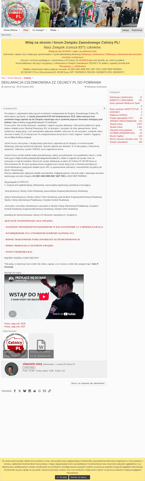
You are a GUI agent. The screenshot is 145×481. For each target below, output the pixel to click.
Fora (26, 30)
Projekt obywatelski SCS (121, 118)
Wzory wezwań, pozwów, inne (124, 139)
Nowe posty (6, 35)
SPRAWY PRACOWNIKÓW (123, 121)
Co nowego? (38, 30)
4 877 (139, 124)
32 (141, 118)
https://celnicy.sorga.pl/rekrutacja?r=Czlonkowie (35, 122)
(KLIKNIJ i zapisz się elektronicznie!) (79, 51)
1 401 (139, 127)
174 (140, 121)
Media (53, 30)
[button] (20, 30)
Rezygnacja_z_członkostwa (72, 66)
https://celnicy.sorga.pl (20, 137)
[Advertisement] (54, 97)
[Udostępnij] (104, 108)
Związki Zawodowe (118, 142)
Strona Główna (10, 30)
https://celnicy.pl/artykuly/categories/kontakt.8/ (37, 158)
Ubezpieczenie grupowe (121, 130)
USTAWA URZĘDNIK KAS (122, 133)
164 (140, 142)
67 (141, 130)
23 (141, 133)
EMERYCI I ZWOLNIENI (121, 100)
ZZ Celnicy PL (69, 364)
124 (140, 136)
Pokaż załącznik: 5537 (14, 326)
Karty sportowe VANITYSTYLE (124, 109)
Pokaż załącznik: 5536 (14, 323)
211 (140, 100)
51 (141, 139)
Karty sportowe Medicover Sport (125, 103)
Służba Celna (116, 124)
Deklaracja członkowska (93, 54)
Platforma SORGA (118, 115)
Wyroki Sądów (116, 136)
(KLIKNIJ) (84, 60)
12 (141, 97)
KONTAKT (114, 112)
